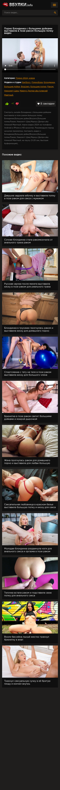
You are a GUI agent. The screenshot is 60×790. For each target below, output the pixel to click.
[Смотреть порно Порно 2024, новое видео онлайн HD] (17, 5)
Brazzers (25, 87)
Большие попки (38, 87)
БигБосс (26, 82)
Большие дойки (12, 87)
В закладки (45, 104)
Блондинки (49, 82)
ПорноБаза (37, 82)
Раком (50, 87)
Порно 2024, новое (25, 78)
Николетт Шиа (11, 91)
